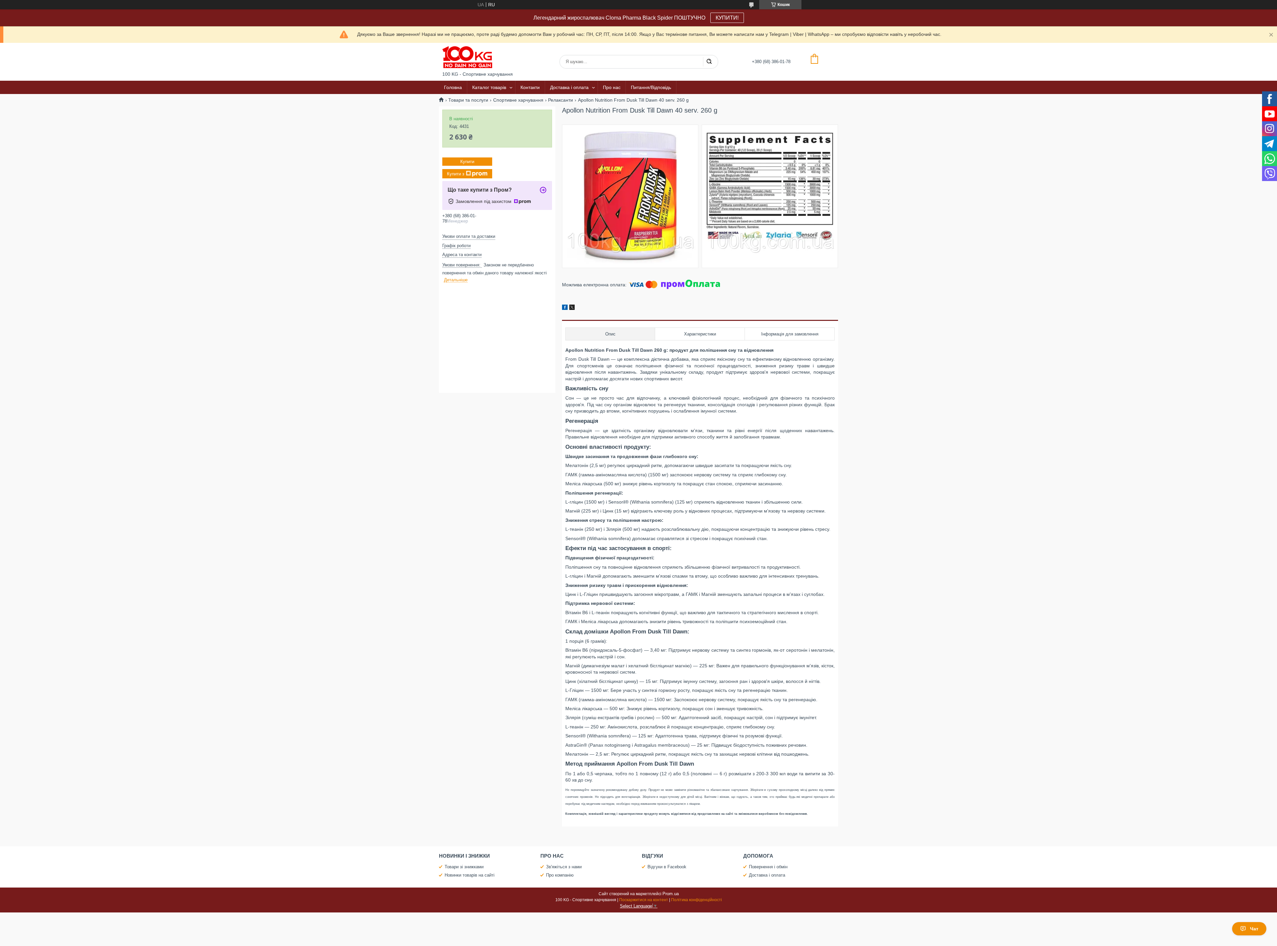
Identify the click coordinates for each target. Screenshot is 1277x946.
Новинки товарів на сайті (470, 875)
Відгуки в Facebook (666, 866)
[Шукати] (709, 61)
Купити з (455, 173)
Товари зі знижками (464, 866)
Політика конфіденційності (696, 900)
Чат (1254, 928)
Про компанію (560, 875)
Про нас (612, 87)
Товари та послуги (468, 100)
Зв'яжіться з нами (564, 866)
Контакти (530, 87)
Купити (467, 161)
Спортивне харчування (518, 100)
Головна (453, 87)
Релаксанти (560, 100)
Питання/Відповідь (651, 87)
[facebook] (565, 308)
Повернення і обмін (768, 866)
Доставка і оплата (569, 87)
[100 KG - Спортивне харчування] (467, 57)
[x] (572, 308)
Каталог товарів (489, 87)
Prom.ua (670, 893)
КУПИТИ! (727, 18)
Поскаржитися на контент (643, 900)
